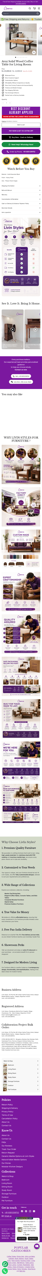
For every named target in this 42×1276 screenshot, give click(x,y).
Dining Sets (20, 1256)
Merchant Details (7, 208)
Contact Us (6, 1125)
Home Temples (22, 1269)
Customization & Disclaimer (10, 199)
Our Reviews (7, 1146)
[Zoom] (34, 52)
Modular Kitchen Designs (12, 1167)
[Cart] (34, 8)
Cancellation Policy (9, 1118)
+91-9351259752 (21, 3)
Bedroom (5, 1180)
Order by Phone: (22, 152)
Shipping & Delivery (10, 1108)
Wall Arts (22, 1271)
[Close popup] (38, 1220)
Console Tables (12, 1269)
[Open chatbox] (37, 1246)
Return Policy (7, 1105)
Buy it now (21, 131)
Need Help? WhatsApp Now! (22, 144)
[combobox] (21, 13)
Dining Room (7, 1187)
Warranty (4, 194)
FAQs (4, 1142)
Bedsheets (26, 1265)
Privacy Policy (7, 1112)
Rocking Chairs (25, 1260)
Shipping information (8, 186)
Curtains (19, 1265)
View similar (21, 1238)
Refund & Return (7, 190)
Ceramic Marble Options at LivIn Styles (18, 1156)
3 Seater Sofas (29, 1267)
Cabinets (11, 1258)
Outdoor (5, 1197)
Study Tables (29, 1258)
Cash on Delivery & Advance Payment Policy (15, 203)
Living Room (7, 1183)
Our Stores (6, 1163)
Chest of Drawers (18, 1267)
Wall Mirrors (20, 1262)
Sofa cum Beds (30, 1256)
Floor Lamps (12, 1265)
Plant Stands (16, 1260)
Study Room (7, 1190)
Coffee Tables (11, 1256)
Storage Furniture (9, 1194)
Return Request (8, 1153)
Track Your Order (9, 1149)
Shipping (4, 121)
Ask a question (6, 212)
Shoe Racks (31, 1269)
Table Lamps (29, 1262)
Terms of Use (7, 1115)
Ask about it (33, 1238)
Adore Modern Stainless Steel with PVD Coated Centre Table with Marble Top (29, 1228)
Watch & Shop (7, 1176)
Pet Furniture (7, 1201)
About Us (5, 1122)
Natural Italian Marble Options (14, 1160)
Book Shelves (19, 1258)
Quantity (4, 99)
